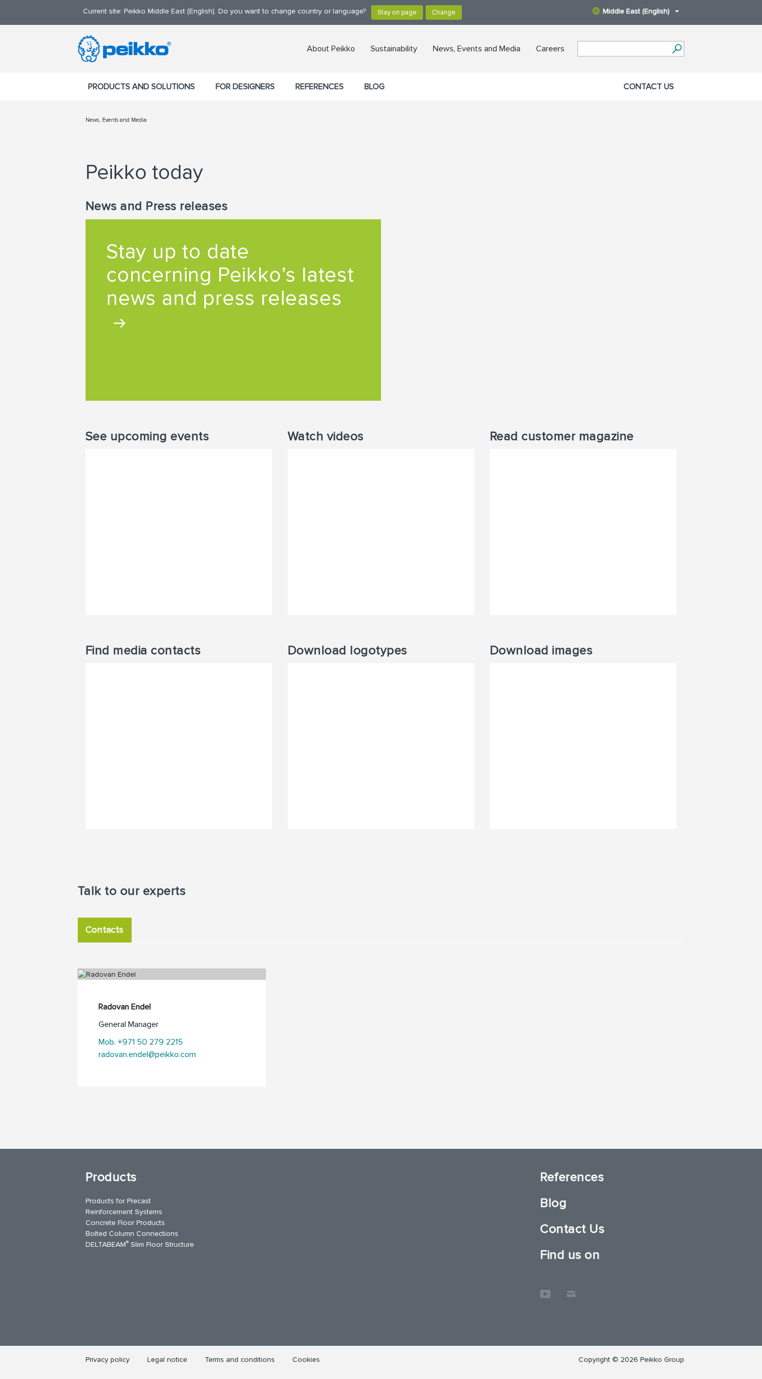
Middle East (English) (636, 11)
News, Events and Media (476, 49)
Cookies (306, 1359)
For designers (245, 86)
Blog (374, 86)
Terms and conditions (240, 1359)
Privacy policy (108, 1359)
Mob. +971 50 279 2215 (140, 1042)
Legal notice (167, 1359)
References (319, 86)
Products (111, 1177)
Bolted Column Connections (132, 1233)
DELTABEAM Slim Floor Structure (140, 1244)
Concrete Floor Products (125, 1222)
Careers (550, 49)
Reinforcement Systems (124, 1211)
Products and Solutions (141, 86)
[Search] (676, 48)
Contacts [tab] (105, 929)
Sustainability (394, 49)
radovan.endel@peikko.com (147, 1054)
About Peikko (331, 49)
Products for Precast (118, 1201)
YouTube (545, 1289)
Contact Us (649, 86)
